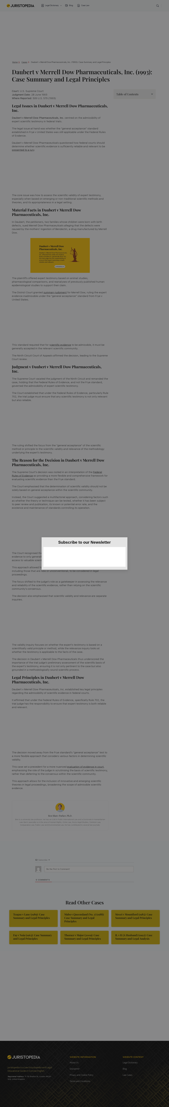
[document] (84, 553)
